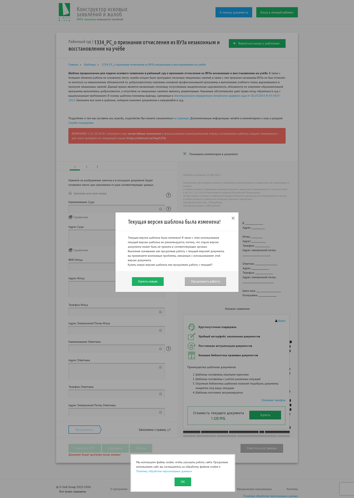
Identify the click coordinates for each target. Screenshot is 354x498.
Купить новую (148, 281)
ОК (183, 482)
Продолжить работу (205, 281)
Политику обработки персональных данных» (164, 471)
